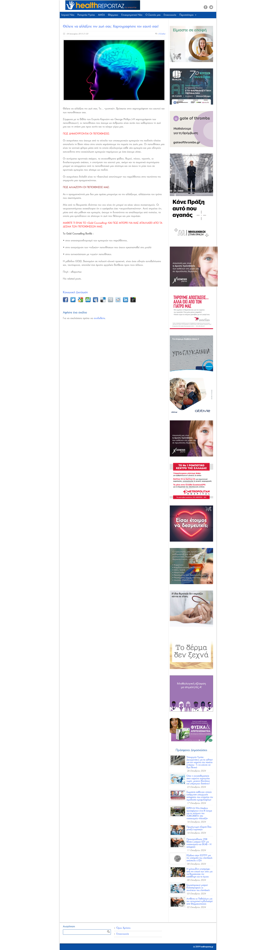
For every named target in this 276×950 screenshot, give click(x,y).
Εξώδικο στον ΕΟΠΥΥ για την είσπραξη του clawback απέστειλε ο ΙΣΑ (199, 858)
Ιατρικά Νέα (67, 15)
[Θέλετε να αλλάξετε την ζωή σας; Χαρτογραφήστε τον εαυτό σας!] (114, 70)
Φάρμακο (113, 15)
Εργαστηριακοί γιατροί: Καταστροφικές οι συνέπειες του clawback (198, 887)
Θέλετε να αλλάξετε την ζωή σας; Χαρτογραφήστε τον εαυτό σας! (111, 26)
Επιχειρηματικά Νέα (131, 15)
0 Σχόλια (161, 34)
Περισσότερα (186, 15)
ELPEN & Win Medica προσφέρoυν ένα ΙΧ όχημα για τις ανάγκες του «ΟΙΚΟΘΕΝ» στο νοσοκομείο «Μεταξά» (199, 813)
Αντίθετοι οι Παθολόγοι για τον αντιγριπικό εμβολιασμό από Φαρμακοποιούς (200, 901)
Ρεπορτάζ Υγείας (86, 15)
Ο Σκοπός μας (153, 15)
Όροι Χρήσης (123, 928)
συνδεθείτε (99, 318)
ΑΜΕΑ (101, 15)
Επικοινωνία (170, 15)
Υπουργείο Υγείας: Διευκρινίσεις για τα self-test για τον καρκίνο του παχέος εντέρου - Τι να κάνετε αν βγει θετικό (200, 762)
